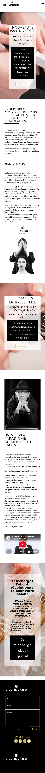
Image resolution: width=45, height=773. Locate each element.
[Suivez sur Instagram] (20, 741)
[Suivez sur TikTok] (24, 741)
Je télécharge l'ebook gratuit (22, 647)
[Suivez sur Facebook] (16, 741)
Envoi (34, 729)
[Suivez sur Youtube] (29, 741)
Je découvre (22, 83)
